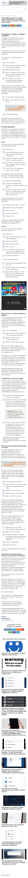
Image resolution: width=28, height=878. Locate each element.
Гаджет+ (5, 2)
